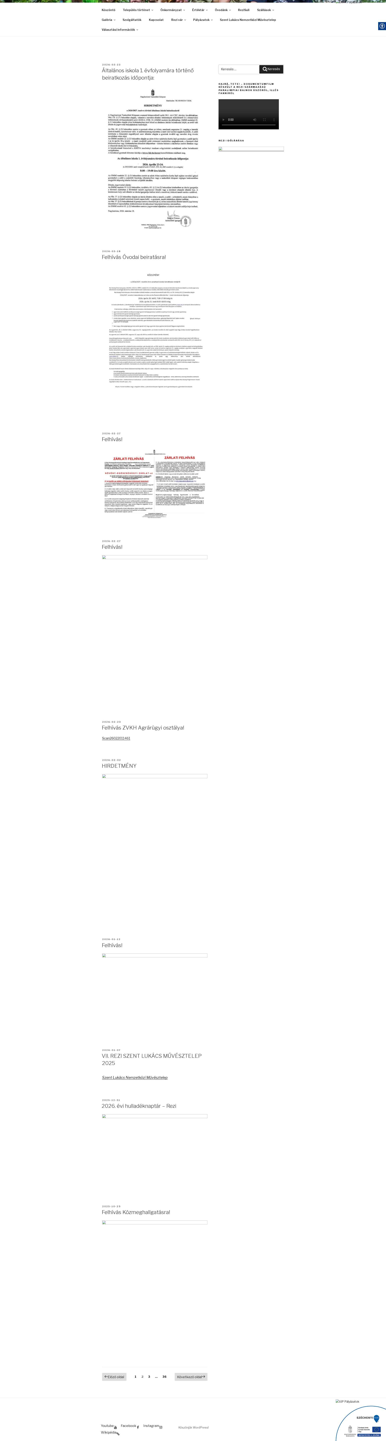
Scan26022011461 (116, 738)
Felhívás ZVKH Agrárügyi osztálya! (143, 728)
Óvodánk (221, 10)
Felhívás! (112, 439)
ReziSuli (243, 10)
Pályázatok (201, 19)
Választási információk (118, 29)
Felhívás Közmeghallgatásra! (136, 1212)
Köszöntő (108, 10)
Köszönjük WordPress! (193, 1427)
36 (165, 1376)
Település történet (136, 10)
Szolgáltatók (132, 19)
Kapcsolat (156, 19)
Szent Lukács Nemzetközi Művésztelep (248, 19)
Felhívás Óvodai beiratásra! (134, 257)
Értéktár (198, 10)
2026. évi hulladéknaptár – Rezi (139, 1106)
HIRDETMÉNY (119, 766)
